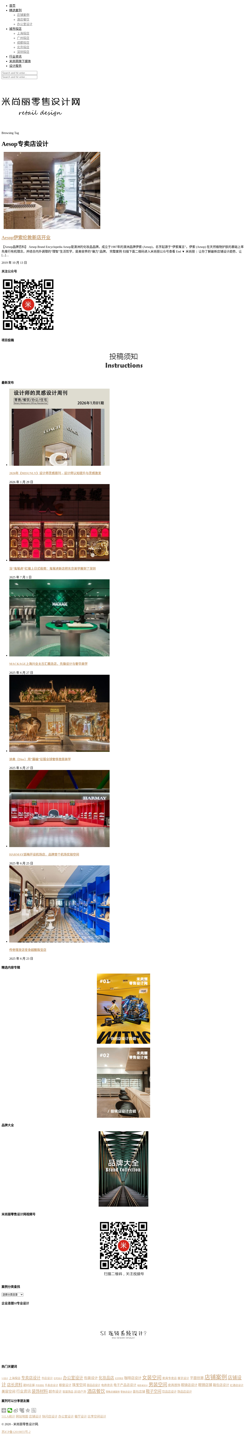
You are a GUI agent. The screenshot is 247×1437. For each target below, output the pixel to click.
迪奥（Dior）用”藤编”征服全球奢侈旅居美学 (40, 759)
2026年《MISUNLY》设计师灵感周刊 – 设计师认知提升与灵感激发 (55, 473)
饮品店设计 (169, 1391)
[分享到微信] (10, 1410)
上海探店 (23, 33)
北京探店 (23, 47)
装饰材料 (40, 1391)
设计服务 (15, 65)
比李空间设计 (97, 1416)
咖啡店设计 (132, 1378)
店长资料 (14, 1385)
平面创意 (197, 1378)
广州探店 (23, 38)
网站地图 (22, 1416)
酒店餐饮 (23, 19)
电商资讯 (107, 1385)
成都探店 (23, 42)
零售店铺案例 (113, 1392)
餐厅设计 (80, 1416)
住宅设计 (58, 1378)
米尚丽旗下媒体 (20, 61)
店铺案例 (23, 15)
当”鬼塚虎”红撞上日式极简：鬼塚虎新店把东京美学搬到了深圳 (52, 568)
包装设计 (91, 1378)
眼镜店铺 (205, 1385)
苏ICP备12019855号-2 (16, 1432)
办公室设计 (24, 24)
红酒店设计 (237, 1385)
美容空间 (8, 1391)
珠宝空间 (79, 1385)
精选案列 (15, 10)
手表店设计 (51, 1385)
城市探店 (15, 28)
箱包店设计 (221, 1385)
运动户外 (80, 1391)
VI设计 (5, 1378)
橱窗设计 (65, 1385)
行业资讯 (15, 56)
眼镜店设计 (189, 1385)
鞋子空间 (153, 1391)
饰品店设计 (184, 1391)
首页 (12, 5)
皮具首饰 (174, 1385)
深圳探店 (23, 52)
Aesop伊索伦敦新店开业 (26, 237)
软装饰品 (68, 1391)
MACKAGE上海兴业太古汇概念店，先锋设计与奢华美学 (48, 663)
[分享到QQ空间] (27, 1410)
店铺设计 (35, 1416)
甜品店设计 (93, 1385)
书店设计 (47, 1378)
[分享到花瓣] (21, 1410)
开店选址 (40, 1385)
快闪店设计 (50, 1416)
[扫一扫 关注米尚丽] (28, 331)
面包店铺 (139, 1391)
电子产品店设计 (124, 1385)
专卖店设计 (31, 1378)
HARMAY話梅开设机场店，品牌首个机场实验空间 (44, 854)
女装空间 (152, 1377)
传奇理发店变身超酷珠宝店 (27, 950)
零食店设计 (126, 1392)
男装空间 (158, 1384)
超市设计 (55, 1391)
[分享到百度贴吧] (33, 1410)
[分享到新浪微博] (16, 1410)
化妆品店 (106, 1378)
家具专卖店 (169, 1378)
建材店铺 (29, 1385)
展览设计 (183, 1378)
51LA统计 (8, 1416)
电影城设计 (142, 1385)
